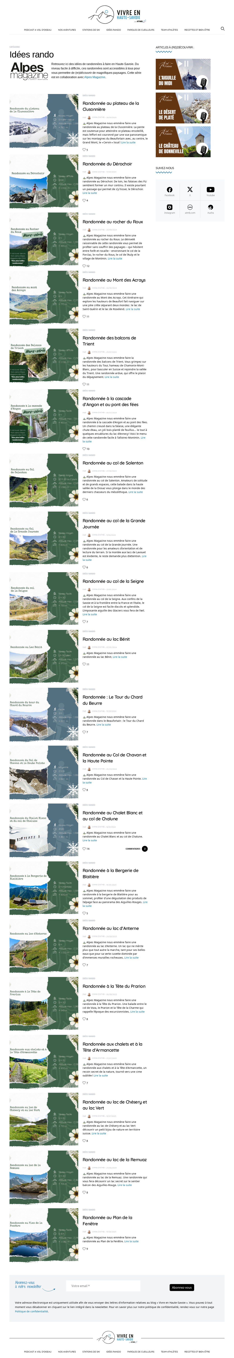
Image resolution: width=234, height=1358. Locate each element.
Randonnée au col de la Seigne (113, 581)
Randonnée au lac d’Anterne (111, 928)
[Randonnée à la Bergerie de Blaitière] (44, 888)
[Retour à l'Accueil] (117, 14)
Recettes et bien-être (197, 29)
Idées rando (113, 29)
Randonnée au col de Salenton (113, 463)
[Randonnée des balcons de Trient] (44, 356)
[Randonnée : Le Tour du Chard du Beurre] (44, 715)
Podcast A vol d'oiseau (38, 29)
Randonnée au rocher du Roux (113, 221)
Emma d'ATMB (98, 117)
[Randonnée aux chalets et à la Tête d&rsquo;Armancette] (44, 1062)
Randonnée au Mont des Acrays (114, 280)
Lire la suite (128, 142)
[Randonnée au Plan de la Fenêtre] (44, 1235)
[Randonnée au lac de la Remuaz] (44, 1178)
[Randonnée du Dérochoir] (44, 182)
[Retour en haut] (227, 1352)
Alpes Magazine (94, 77)
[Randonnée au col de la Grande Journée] (44, 539)
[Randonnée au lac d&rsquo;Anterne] (44, 946)
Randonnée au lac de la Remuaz (115, 1159)
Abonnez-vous (182, 1288)
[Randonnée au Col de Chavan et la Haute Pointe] (44, 773)
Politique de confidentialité (31, 1311)
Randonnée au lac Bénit (106, 639)
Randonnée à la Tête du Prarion (114, 986)
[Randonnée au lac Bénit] (44, 657)
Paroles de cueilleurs (140, 29)
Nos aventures (67, 29)
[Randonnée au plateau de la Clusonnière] (44, 121)
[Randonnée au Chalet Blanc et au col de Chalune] (44, 831)
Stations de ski (91, 29)
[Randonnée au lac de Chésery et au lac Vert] (44, 1120)
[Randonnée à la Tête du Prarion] (44, 1004)
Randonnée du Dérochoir (107, 164)
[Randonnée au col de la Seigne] (44, 599)
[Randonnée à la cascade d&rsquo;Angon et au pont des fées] (44, 416)
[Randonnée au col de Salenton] (44, 481)
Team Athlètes (169, 29)
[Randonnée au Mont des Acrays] (44, 298)
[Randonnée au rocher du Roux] (44, 240)
